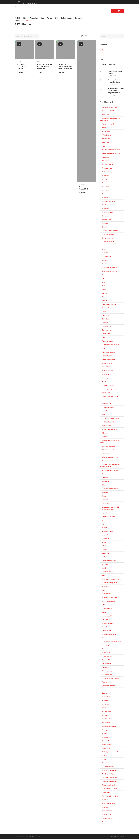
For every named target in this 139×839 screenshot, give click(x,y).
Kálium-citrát (106, 453)
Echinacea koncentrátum (109, 304)
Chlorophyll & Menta (108, 234)
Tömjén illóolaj (106, 792)
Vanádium (105, 800)
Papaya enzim (106, 652)
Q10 (103, 689)
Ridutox (104, 708)
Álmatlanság (106, 139)
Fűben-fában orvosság (108, 359)
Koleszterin (105, 481)
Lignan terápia (106, 513)
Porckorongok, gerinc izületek (111, 678)
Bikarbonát (105, 216)
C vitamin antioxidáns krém (110, 230)
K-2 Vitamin (105, 433)
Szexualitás (105, 763)
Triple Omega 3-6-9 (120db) (110, 796)
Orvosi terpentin (106, 638)
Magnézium (105, 538)
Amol (103, 146)
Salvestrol (105, 715)
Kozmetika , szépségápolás (110, 488)
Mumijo (104, 568)
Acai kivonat (105, 114)
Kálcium (104, 436)
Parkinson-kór (106, 660)
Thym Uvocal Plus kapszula (110, 788)
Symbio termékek (107, 744)
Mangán (104, 542)
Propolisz (105, 682)
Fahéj (103, 337)
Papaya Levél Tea (107, 656)
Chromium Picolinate (108, 242)
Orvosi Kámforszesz (108, 627)
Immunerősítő (106, 400)
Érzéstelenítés (106, 333)
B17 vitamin (20, 62)
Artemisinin (105, 161)
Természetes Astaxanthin (110, 781)
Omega (104, 612)
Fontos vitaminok (107, 356)
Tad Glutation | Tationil (108, 774)
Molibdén (104, 557)
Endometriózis (106, 326)
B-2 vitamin (105, 175)
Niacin (104, 590)
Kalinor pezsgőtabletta (108, 446)
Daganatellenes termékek (109, 271)
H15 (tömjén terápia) (108, 378)
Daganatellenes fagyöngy (109, 267)
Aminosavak (105, 142)
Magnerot (105, 535)
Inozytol (104, 411)
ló (102, 520)
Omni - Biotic (105, 619)
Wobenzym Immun (107, 818)
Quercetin (105, 693)
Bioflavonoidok (106, 219)
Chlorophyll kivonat (107, 238)
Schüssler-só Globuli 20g (109, 726)
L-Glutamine (105, 503)
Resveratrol (105, 700)
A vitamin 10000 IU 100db (109, 107)
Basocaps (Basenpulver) (109, 201)
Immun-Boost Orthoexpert (110, 396)
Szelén (104, 759)
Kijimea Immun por (107, 474)
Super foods (105, 741)
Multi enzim (105, 564)
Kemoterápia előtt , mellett (110, 457)
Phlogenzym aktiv (107, 671)
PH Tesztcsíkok (106, 663)
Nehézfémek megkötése (109, 582)
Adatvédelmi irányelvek (22, 836)
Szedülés (105, 755)
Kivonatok (105, 477)
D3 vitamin (105, 264)
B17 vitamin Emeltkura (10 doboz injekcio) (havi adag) (65, 66)
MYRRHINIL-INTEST (107, 571)
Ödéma (104, 605)
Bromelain (105, 223)
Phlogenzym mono (107, 674)
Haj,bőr (104, 381)
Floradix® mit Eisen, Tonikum (110, 345)
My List (18, 1)
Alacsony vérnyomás (108, 124)
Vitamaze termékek (108, 811)
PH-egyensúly (106, 667)
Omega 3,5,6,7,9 (107, 616)
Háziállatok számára (108, 385)
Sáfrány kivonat (106, 711)
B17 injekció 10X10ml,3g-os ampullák (22, 66)
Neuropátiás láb (106, 586)
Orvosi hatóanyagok (108, 623)
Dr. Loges (104, 297)
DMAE (104, 286)
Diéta (103, 282)
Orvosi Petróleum (107, 630)
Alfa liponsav (106, 131)
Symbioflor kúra (106, 748)
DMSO (104, 289)
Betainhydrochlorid (107, 212)
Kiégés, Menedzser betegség (110, 470)
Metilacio (104, 549)
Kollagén (104, 485)
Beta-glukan (105, 208)
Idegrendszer (106, 392)
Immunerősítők (106, 403)
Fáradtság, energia (107, 341)
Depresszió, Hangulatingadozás (111, 275)
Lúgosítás (105, 524)
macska (104, 527)
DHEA (103, 278)
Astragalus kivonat (107, 164)
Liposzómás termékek (108, 516)
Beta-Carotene (106, 205)
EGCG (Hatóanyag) (107, 308)
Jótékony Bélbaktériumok (109, 429)
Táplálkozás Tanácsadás (109, 777)
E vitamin (104, 300)
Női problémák (106, 594)
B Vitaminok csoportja (108, 172)
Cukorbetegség (106, 256)
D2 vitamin (105, 260)
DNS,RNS (104, 293)
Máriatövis (105, 546)
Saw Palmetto (106, 719)
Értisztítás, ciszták (107, 330)
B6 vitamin (105, 194)
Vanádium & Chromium (109, 803)
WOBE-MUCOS (106, 814)
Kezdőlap (17, 21)
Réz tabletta (105, 704)
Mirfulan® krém (106, 553)
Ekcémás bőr (106, 315)
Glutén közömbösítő (108, 370)
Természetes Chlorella (108, 785)
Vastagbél (105, 807)
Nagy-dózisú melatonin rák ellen (111, 579)
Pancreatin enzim (107, 649)
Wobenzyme (105, 822)
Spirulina (104, 733)
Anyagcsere (105, 157)
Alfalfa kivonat (106, 135)
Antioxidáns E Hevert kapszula (111, 153)
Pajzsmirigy (105, 645)
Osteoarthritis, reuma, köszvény (111, 641)
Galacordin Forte (107, 363)
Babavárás (105, 197)
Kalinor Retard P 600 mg (109, 450)
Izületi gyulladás (106, 425)
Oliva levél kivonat (107, 608)
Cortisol (104, 249)
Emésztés (105, 322)
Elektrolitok (105, 319)
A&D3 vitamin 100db (108, 111)
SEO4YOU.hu (120, 836)
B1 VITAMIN (105, 179)
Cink (103, 245)
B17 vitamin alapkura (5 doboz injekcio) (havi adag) (44, 66)
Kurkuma (104, 496)
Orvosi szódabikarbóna (109, 634)
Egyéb (104, 311)
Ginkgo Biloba (106, 367)
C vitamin (105, 227)
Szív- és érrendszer (108, 766)
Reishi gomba (106, 697)
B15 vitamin (105, 186)
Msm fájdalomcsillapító (109, 560)
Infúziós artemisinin (108, 407)
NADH (103, 575)
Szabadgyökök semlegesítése (111, 752)
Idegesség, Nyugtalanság (109, 389)
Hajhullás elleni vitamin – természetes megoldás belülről (116, 91)
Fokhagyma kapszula (108, 352)
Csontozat (105, 253)
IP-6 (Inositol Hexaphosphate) (111, 418)
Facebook (102, 50)
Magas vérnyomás (107, 531)
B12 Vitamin (105, 183)
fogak (103, 348)
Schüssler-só (106, 722)
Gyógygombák (106, 374)
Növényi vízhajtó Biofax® (109, 597)
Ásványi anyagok (107, 168)
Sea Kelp (104, 730)
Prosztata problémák (108, 685)
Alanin (104, 127)
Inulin (103, 414)
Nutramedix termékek (108, 601)
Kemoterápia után (107, 461)
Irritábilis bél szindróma (109, 422)
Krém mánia (105, 492)
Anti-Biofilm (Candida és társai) (111, 150)
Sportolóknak (106, 737)
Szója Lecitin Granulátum (109, 770)
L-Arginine (105, 499)
